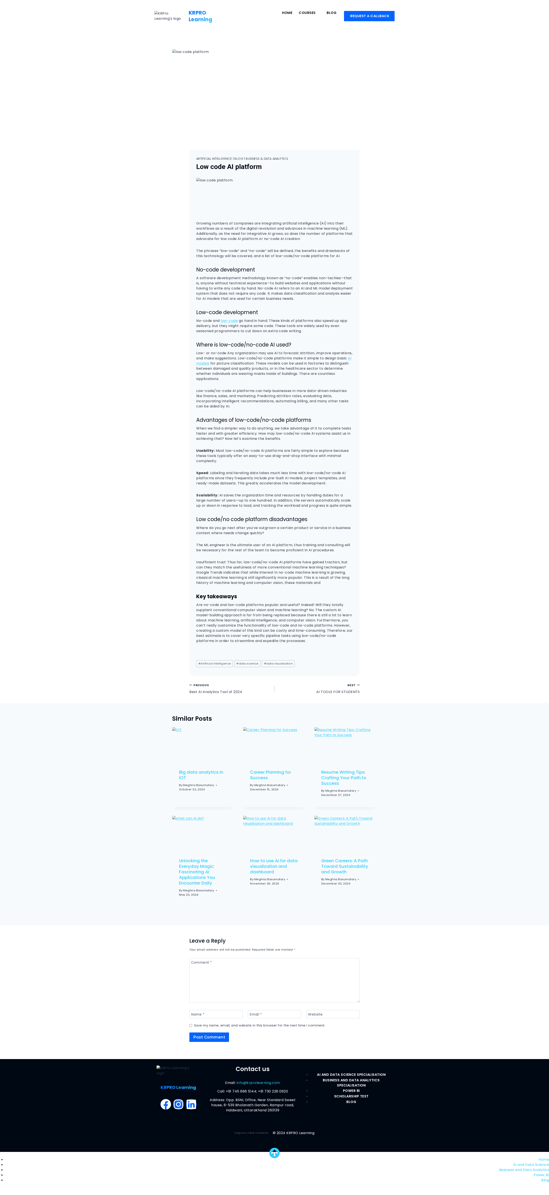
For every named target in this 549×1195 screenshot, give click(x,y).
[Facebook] (165, 1104)
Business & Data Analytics (267, 159)
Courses (307, 12)
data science (247, 663)
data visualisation (278, 663)
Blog (331, 12)
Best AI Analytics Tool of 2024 (215, 688)
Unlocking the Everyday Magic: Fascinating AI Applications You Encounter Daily (197, 872)
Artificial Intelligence (214, 159)
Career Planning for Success (270, 775)
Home (287, 12)
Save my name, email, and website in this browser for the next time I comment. (259, 1025)
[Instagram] (178, 1104)
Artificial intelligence (214, 663)
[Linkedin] (191, 1104)
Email (256, 1014)
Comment (201, 962)
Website (315, 1014)
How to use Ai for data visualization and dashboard (274, 866)
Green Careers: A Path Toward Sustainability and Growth (344, 866)
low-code (229, 320)
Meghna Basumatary (198, 785)
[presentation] (203, 745)
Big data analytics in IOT (201, 775)
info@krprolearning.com (258, 1082)
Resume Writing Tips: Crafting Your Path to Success (343, 777)
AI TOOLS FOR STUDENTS (338, 688)
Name (197, 1014)
